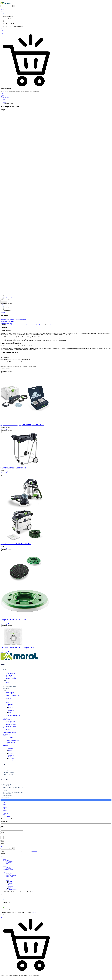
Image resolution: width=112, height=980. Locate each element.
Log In (2, 28)
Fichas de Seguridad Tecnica (13, 715)
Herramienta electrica (7, 100)
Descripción (3, 312)
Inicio (4, 99)
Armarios (10, 707)
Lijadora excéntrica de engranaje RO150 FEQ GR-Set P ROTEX (22, 425)
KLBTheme (34, 851)
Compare (2, 304)
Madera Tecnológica (11, 677)
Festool (4, 102)
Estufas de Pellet (10, 694)
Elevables (10, 704)
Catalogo (4, 95)
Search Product (5, 97)
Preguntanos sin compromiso (6, 323)
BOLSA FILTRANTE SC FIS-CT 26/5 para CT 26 (17, 647)
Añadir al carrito (4, 301)
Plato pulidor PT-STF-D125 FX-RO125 (14, 620)
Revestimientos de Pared (9, 686)
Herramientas (9, 684)
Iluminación (11, 710)
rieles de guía (41, 324)
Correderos (11, 714)
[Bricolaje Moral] (6, 4)
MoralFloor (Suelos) (11, 678)
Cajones (10, 706)
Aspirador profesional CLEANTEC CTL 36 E (16, 544)
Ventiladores (6, 688)
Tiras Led (10, 709)
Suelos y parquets (7, 672)
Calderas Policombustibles (12, 695)
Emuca (7, 702)
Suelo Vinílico (9, 675)
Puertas (5, 670)
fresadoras (22, 324)
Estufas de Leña (10, 692)
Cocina (10, 712)
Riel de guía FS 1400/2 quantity (7, 299)
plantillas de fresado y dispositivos (31, 324)
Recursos (5, 701)
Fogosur (5, 690)
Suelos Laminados (10, 673)
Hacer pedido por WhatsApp (6, 297)
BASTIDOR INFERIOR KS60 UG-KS (13, 468)
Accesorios (17, 324)
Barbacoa (8, 698)
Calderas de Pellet (10, 697)
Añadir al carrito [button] (4, 429)
